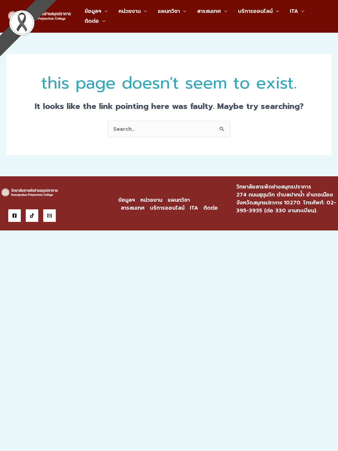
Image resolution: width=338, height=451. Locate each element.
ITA (294, 11)
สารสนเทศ (209, 11)
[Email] (49, 215)
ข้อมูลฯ (92, 11)
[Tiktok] (32, 215)
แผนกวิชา (169, 11)
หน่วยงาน (129, 11)
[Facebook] (14, 215)
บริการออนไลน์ (255, 11)
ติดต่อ (91, 21)
